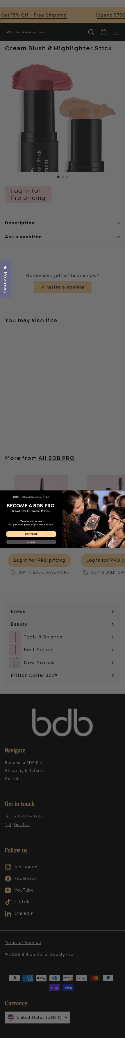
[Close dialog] (123, 492)
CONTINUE (31, 534)
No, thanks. (31, 542)
